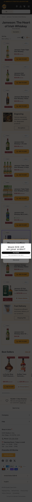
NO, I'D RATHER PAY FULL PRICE (16, 255)
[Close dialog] (1, 244)
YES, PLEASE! (16, 252)
